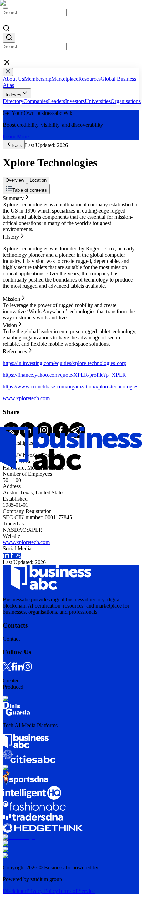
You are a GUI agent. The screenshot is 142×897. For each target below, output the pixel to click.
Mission (11, 209)
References (15, 222)
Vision (10, 215)
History (11, 203)
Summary (13, 197)
